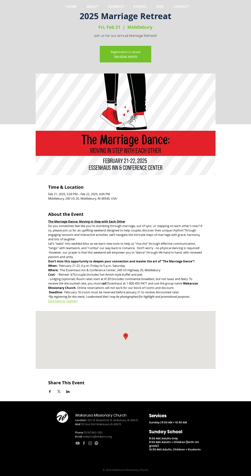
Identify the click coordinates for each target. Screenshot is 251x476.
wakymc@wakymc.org (97, 436)
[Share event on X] (59, 391)
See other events (125, 56)
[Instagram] (242, 244)
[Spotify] (242, 251)
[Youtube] (242, 231)
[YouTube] (77, 443)
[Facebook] (242, 238)
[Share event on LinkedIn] (68, 391)
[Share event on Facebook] (50, 391)
